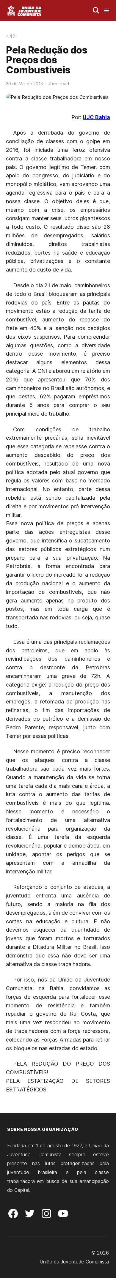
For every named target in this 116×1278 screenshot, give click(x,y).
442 (10, 36)
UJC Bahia (96, 117)
